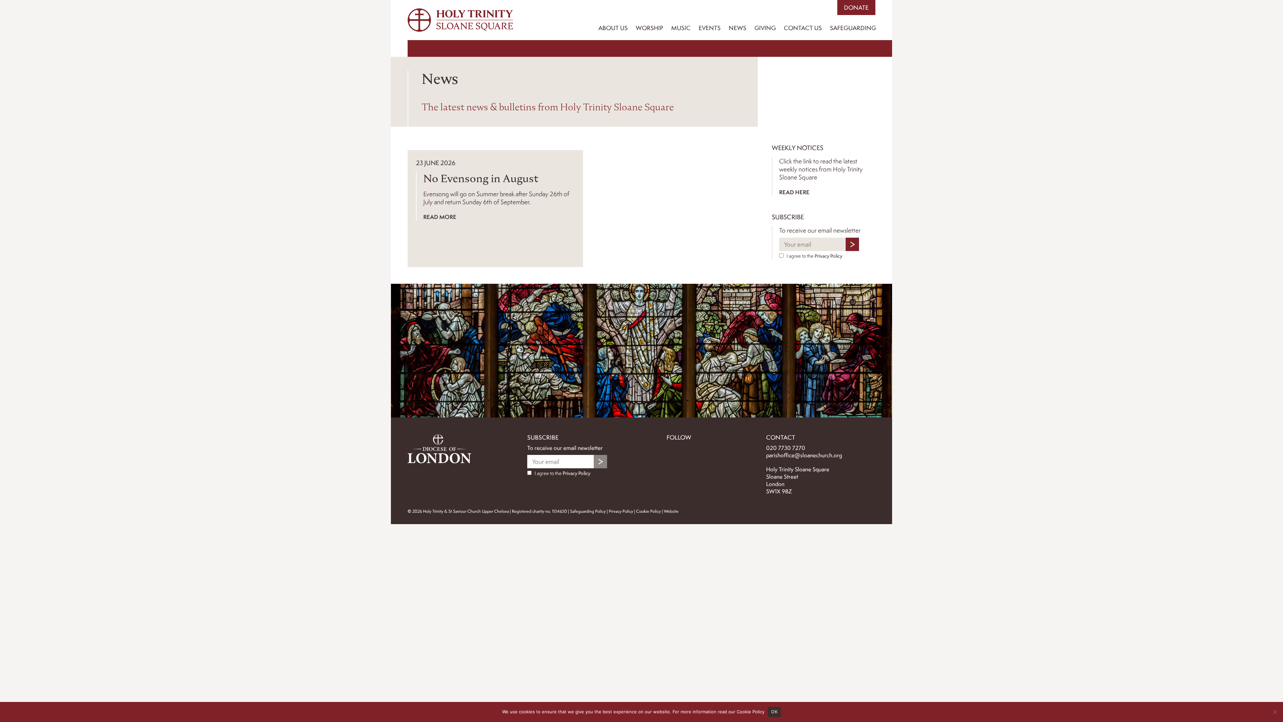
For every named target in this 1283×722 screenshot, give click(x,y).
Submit (852, 244)
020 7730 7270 (785, 448)
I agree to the (814, 256)
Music (681, 28)
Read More (439, 217)
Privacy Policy (828, 256)
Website (671, 511)
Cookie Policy (648, 511)
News (737, 28)
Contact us (803, 28)
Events (710, 28)
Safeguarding (853, 28)
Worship (649, 28)
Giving (765, 28)
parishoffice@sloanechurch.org (804, 455)
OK (774, 711)
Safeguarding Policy (588, 511)
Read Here (794, 192)
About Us (613, 28)
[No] (1274, 712)
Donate (856, 7)
